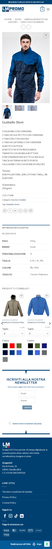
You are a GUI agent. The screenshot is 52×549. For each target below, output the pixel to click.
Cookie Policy (9, 502)
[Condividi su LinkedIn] (30, 210)
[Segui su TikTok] (16, 516)
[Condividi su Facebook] (10, 210)
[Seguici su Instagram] (10, 516)
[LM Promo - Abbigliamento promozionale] (13, 9)
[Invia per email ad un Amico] (20, 210)
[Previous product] (28, 27)
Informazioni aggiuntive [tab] (15, 228)
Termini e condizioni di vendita (17, 491)
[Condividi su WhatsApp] (4, 210)
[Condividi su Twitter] (15, 210)
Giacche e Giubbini (32, 22)
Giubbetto (10, 204)
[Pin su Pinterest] (25, 210)
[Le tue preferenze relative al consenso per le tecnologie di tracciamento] (47, 544)
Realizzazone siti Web (21, 544)
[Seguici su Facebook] (5, 516)
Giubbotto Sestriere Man (13, 322)
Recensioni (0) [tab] (9, 233)
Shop (18, 19)
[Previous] (6, 67)
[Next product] (23, 27)
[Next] (45, 67)
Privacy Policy (9, 497)
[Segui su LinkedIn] (22, 516)
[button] (42, 9)
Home (8, 19)
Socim (17, 204)
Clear (22, 327)
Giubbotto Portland (36, 322)
